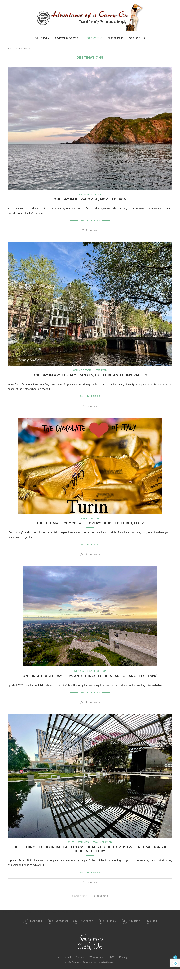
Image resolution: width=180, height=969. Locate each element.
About (67, 957)
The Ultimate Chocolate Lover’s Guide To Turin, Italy (90, 523)
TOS (112, 957)
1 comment (92, 406)
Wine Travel (42, 38)
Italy (99, 518)
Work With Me (137, 38)
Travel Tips (107, 842)
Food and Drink (86, 518)
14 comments (92, 702)
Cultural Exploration (67, 38)
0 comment (92, 230)
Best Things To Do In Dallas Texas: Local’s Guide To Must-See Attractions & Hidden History (90, 849)
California (79, 671)
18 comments (92, 554)
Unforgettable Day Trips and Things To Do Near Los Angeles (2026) (90, 676)
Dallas (71, 842)
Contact (80, 957)
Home (10, 48)
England (97, 194)
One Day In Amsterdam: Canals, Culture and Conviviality (90, 375)
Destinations (94, 38)
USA (104, 671)
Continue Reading (90, 220)
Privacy (123, 957)
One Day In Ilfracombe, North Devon (90, 199)
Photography (115, 38)
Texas (95, 842)
